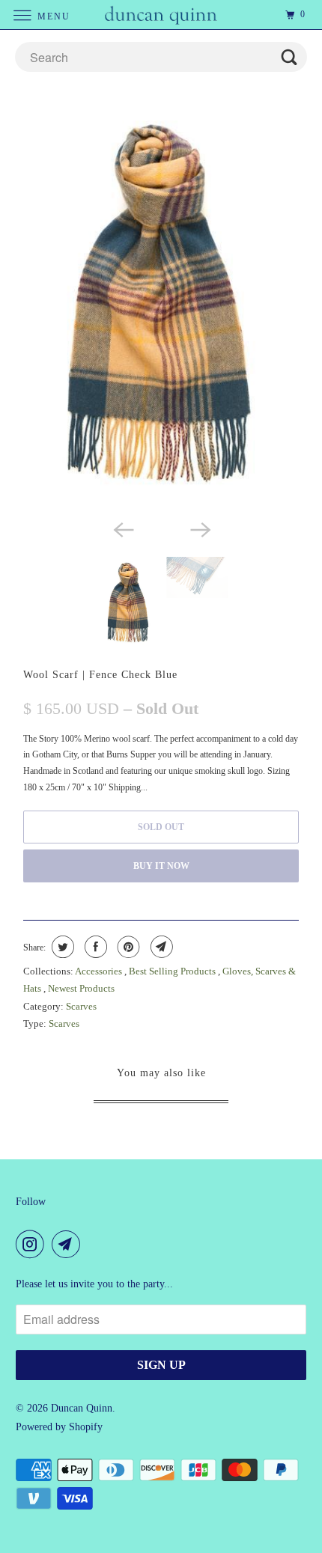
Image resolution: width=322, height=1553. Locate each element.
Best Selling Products (173, 971)
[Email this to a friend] (160, 947)
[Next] (199, 528)
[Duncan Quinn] (161, 14)
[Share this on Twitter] (61, 947)
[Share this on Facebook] (94, 947)
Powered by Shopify (59, 1427)
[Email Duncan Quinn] (69, 1244)
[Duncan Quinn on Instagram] (33, 1244)
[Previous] (122, 528)
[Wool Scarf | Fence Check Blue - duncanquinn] (161, 305)
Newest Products (81, 988)
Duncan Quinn (81, 1408)
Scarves (81, 1006)
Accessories (99, 971)
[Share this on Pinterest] (127, 947)
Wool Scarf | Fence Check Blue (100, 674)
